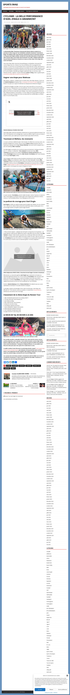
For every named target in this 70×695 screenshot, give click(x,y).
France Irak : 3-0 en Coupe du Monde (55, 372)
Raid (47, 278)
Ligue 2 (48, 260)
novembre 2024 (50, 85)
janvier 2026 (49, 53)
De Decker (21, 365)
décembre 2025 (50, 55)
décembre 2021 (50, 164)
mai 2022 (49, 153)
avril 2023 (49, 128)
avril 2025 (49, 73)
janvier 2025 (49, 80)
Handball (48, 233)
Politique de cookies (49, 692)
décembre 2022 (50, 137)
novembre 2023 (50, 112)
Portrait (48, 274)
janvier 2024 (49, 108)
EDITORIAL (11, 11)
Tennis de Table (50, 296)
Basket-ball (49, 199)
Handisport (49, 235)
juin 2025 (49, 69)
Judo (48, 249)
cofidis (8, 365)
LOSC (48, 262)
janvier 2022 (49, 162)
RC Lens (48, 281)
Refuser (51, 689)
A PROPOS (55, 692)
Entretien (49, 215)
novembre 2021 (50, 167)
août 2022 (49, 146)
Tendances (49, 292)
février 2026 (49, 51)
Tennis (48, 294)
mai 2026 (49, 44)
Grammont (29, 365)
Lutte (48, 265)
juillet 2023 (49, 121)
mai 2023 (49, 126)
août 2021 (49, 174)
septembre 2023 (50, 117)
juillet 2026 (49, 39)
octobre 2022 (49, 142)
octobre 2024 (49, 87)
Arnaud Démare (37, 290)
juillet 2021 (49, 176)
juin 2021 (49, 178)
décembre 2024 (50, 83)
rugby (48, 285)
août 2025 (49, 64)
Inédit (48, 242)
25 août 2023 (8, 22)
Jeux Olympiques (50, 244)
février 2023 (49, 133)
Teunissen (7, 368)
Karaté (48, 251)
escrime (48, 219)
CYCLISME (15, 365)
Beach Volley (49, 201)
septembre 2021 (50, 171)
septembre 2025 (50, 62)
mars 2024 (49, 103)
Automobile (49, 192)
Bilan (48, 203)
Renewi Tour (37, 365)
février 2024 (49, 105)
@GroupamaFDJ (12, 113)
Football (48, 224)
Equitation (49, 217)
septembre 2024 (50, 89)
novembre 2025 (50, 58)
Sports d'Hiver (50, 287)
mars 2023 (49, 130)
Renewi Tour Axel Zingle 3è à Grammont (14, 396)
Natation (48, 269)
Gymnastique (49, 228)
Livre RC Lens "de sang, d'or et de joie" (55, 365)
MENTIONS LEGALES (20, 11)
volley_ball (49, 306)
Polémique (49, 271)
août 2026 (49, 37)
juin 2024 (49, 96)
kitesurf (48, 256)
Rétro (48, 283)
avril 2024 (49, 101)
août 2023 (49, 119)
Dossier (48, 212)
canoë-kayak (49, 208)
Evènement (49, 221)
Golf (47, 226)
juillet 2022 (49, 149)
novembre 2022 (50, 139)
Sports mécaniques (51, 290)
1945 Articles (33, 373)
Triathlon (49, 301)
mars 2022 (49, 158)
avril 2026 (49, 46)
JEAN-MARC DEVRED (17, 22)
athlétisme (49, 190)
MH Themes (22, 692)
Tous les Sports (50, 299)
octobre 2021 (49, 169)
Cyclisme (24, 22)
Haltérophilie (49, 231)
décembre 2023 (50, 110)
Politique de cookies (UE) (32, 11)
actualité (48, 187)
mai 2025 (49, 71)
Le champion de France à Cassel (29, 82)
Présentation (49, 276)
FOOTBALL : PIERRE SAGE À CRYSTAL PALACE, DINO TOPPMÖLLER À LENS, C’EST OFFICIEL (57, 368)
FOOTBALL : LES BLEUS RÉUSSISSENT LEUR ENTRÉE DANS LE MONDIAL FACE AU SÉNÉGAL (56, 375)
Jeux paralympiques (51, 246)
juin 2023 (49, 123)
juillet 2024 (49, 94)
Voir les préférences (62, 689)
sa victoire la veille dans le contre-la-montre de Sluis (16, 74)
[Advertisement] (57, 23)
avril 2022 (49, 155)
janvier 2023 (49, 135)
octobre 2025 (49, 60)
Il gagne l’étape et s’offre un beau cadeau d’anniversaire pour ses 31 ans (24, 164)
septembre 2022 (50, 144)
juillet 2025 (49, 67)
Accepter (40, 689)
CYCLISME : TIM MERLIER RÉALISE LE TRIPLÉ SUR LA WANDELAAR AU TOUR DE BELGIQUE (56, 387)
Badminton (49, 196)
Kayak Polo (49, 253)
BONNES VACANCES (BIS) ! (53, 315)
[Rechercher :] (57, 335)
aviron (48, 194)
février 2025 (49, 78)
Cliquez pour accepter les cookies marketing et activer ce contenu (24, 113)
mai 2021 (49, 180)
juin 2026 (49, 42)
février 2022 (49, 160)
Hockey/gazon (50, 237)
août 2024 (49, 92)
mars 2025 (49, 76)
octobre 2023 (49, 114)
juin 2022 (49, 151)
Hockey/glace (49, 240)
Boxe (48, 205)
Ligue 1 (48, 258)
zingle (13, 368)
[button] (67, 675)
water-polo (49, 308)
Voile (48, 303)
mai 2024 (49, 98)
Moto (48, 267)
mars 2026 (49, 48)
